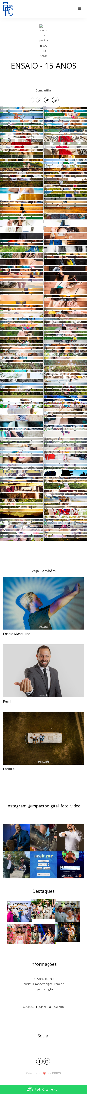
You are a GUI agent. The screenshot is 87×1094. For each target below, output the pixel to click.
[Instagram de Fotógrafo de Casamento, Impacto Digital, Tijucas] (47, 1061)
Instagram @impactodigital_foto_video (43, 806)
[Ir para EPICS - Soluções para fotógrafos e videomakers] (43, 1073)
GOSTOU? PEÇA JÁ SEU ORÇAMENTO (43, 1007)
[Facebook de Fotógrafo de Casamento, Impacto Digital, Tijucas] (40, 1061)
